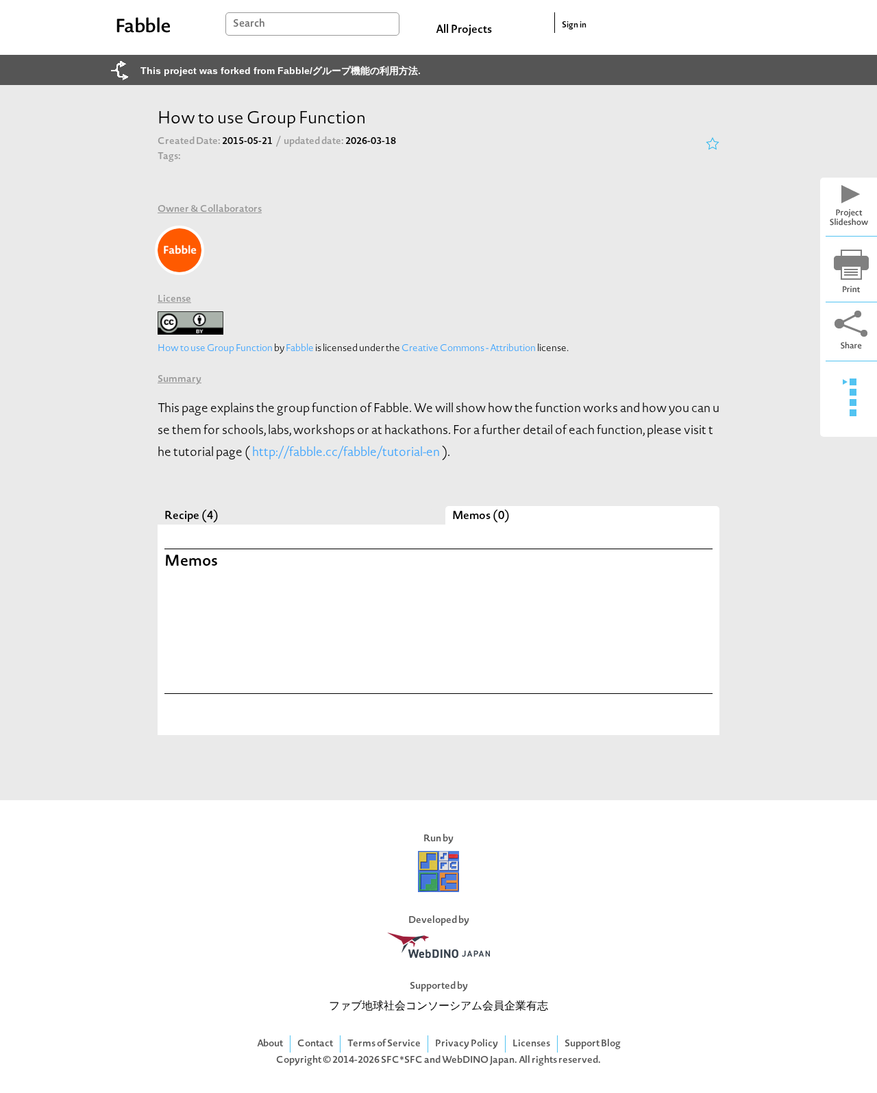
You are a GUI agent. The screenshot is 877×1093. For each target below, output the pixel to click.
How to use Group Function (215, 349)
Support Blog (593, 1044)
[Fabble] (179, 250)
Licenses (531, 1044)
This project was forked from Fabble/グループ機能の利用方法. (280, 70)
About (270, 1044)
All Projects (464, 30)
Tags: (169, 157)
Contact (315, 1044)
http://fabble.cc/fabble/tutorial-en (346, 452)
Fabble (300, 349)
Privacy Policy (466, 1044)
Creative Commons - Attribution (469, 349)
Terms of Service (384, 1044)
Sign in (574, 25)
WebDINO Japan (478, 1060)
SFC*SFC (402, 1060)
